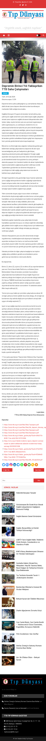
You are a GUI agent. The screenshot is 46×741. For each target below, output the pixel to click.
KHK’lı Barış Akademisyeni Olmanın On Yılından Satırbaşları (29, 552)
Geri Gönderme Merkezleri (39, 470)
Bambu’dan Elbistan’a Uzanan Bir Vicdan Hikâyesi (29, 588)
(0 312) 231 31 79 (11, 726)
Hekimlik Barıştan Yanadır (26, 493)
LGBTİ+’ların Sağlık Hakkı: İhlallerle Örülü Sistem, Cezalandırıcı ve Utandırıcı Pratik (29, 542)
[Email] (29, 464)
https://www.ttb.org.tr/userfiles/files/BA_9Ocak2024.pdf (23, 460)
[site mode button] (38, 35)
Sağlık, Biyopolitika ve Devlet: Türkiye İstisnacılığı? (27, 529)
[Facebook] (7, 464)
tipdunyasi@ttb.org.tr (11, 732)
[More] (36, 464)
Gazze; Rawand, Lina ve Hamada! (15, 708)
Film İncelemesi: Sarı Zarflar (27, 634)
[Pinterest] (25, 464)
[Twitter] (3, 464)
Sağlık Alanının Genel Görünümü (28, 516)
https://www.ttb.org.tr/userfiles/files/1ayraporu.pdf (21, 425)
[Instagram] (11, 464)
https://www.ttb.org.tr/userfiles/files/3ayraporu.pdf (21, 430)
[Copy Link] (32, 464)
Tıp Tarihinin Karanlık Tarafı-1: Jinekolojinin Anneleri (28, 576)
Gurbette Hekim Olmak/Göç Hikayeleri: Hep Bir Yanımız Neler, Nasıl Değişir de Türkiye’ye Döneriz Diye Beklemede (29, 566)
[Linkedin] (14, 464)
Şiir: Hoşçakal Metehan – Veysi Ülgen (8, 470)
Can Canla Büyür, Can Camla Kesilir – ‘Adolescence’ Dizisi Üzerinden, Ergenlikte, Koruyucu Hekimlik (30, 624)
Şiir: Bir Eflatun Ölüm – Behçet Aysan (28, 658)
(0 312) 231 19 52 (11, 729)
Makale (5, 93)
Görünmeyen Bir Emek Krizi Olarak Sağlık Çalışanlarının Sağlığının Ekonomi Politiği (29, 507)
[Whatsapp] (21, 464)
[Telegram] (18, 464)
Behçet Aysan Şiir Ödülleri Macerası (30, 599)
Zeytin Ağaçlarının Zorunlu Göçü (29, 611)
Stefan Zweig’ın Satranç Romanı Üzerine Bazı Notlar (29, 647)
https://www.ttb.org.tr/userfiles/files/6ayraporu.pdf (21, 433)
